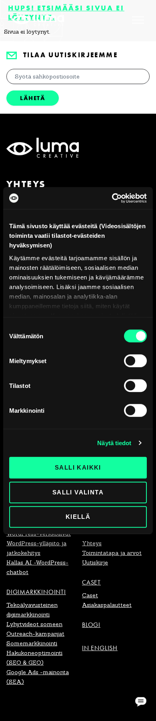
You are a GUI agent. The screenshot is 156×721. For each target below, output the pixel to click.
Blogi (91, 625)
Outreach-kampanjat (35, 633)
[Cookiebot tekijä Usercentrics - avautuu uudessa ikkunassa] (112, 198)
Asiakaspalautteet (107, 605)
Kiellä (78, 516)
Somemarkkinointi (31, 643)
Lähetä (32, 98)
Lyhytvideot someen (34, 624)
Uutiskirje (95, 562)
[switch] (135, 360)
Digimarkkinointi (36, 592)
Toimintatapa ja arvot (112, 552)
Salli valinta (78, 492)
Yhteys (92, 543)
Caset (91, 582)
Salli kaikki (78, 467)
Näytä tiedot (114, 443)
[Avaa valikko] (138, 20)
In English (100, 648)
